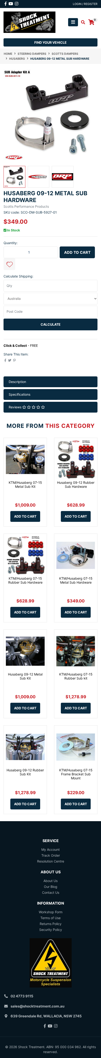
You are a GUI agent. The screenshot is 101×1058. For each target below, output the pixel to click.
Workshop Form (50, 912)
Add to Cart (77, 252)
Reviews (15, 407)
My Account (50, 849)
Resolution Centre (50, 861)
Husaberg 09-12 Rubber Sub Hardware (75, 484)
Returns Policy (51, 924)
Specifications (19, 394)
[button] (9, 264)
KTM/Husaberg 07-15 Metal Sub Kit (25, 484)
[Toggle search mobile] (81, 22)
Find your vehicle (50, 42)
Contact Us (50, 892)
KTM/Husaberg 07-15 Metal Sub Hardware (76, 580)
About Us (50, 881)
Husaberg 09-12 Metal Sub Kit (25, 676)
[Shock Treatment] (29, 22)
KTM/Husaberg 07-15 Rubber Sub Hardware (25, 580)
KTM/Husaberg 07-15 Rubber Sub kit (76, 676)
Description (17, 382)
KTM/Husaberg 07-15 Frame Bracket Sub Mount (76, 774)
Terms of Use (50, 918)
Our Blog (50, 887)
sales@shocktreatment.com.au (37, 1006)
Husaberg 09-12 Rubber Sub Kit (25, 772)
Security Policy (50, 930)
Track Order (50, 855)
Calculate (51, 324)
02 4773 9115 (22, 996)
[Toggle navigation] (73, 22)
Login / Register (85, 4)
